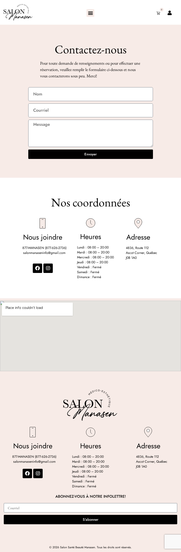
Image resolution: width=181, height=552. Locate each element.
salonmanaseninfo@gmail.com (44, 252)
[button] (90, 13)
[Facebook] (37, 268)
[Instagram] (48, 268)
